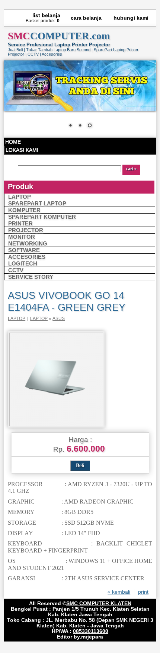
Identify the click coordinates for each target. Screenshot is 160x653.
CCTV (15, 270)
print (143, 592)
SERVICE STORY (30, 277)
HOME (13, 142)
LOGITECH (22, 263)
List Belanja (46, 15)
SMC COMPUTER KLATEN (98, 603)
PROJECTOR (25, 230)
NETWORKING (27, 243)
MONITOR (21, 237)
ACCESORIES (26, 257)
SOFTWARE (24, 250)
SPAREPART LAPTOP (37, 203)
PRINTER (20, 223)
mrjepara (92, 637)
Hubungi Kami (130, 18)
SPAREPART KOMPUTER (42, 217)
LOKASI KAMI (22, 150)
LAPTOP (19, 197)
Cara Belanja (86, 18)
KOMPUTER (24, 210)
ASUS (58, 318)
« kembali (119, 592)
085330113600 (90, 631)
